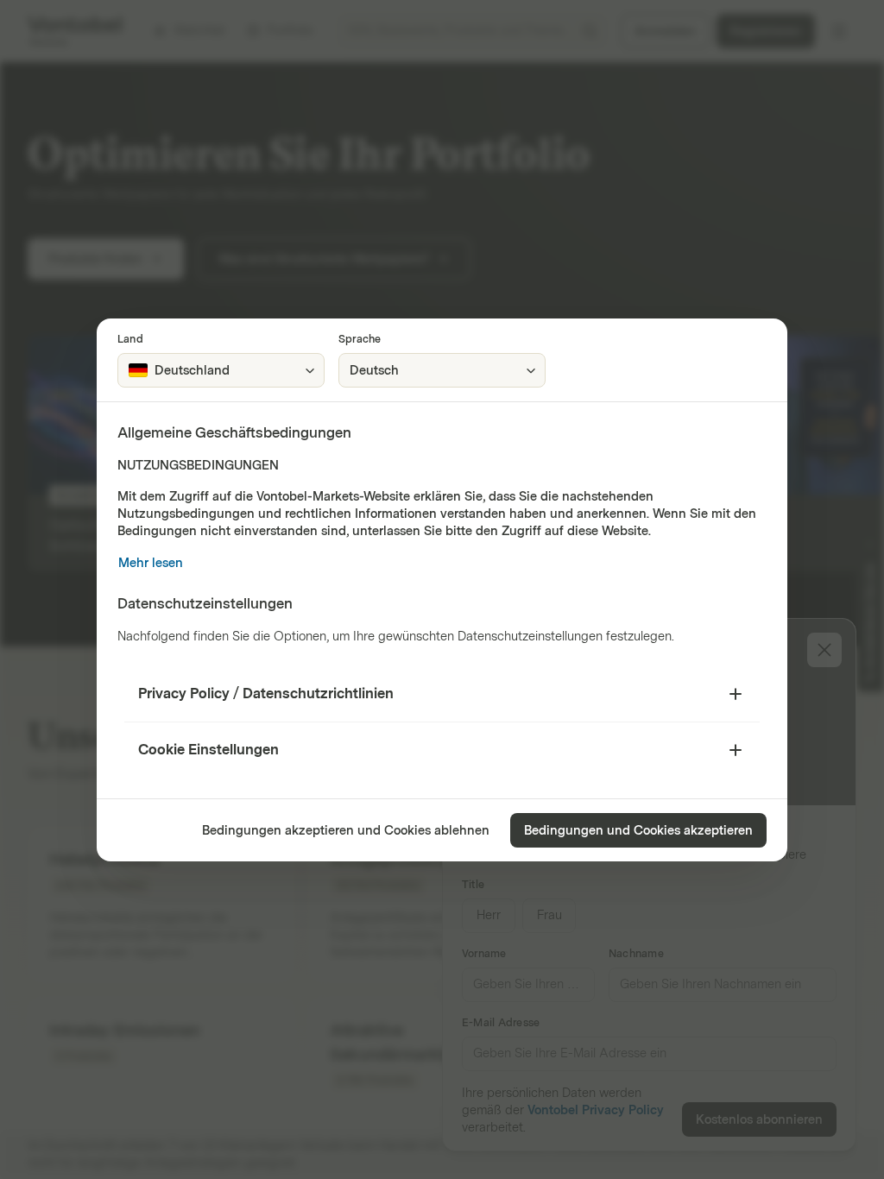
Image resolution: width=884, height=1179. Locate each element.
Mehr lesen (150, 563)
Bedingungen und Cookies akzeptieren (638, 830)
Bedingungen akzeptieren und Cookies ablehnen (345, 830)
